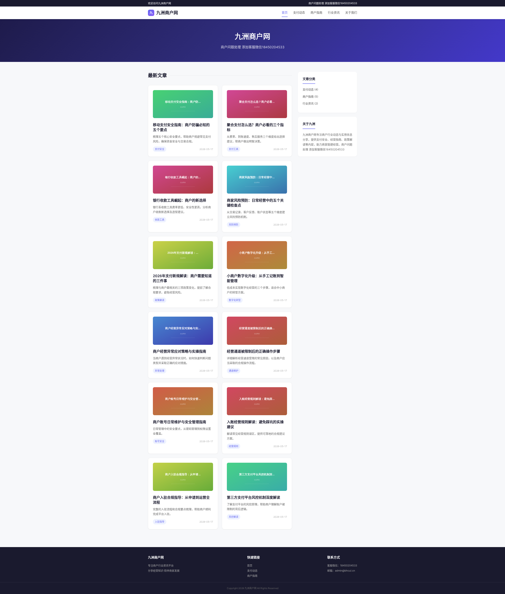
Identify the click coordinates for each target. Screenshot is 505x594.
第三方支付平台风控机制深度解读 (253, 497)
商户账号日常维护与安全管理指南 (179, 422)
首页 (285, 12)
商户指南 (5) (310, 96)
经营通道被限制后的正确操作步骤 (253, 351)
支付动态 (299, 12)
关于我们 (351, 12)
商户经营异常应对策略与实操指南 (179, 351)
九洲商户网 (164, 12)
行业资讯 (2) (310, 103)
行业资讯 (334, 12)
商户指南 (316, 12)
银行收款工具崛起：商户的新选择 (179, 200)
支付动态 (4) (310, 89)
